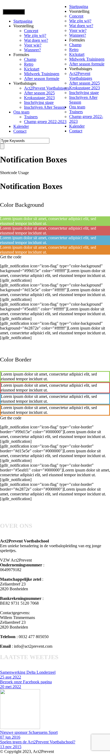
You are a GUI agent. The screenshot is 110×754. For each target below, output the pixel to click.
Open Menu (14, 12)
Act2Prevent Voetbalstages (46, 88)
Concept (31, 30)
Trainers (31, 117)
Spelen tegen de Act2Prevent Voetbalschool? (37, 742)
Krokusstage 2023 (39, 97)
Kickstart (31, 69)
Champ (30, 59)
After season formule (41, 78)
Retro (28, 64)
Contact (19, 131)
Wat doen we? (36, 40)
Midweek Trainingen (41, 73)
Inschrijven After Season (44, 107)
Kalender (21, 126)
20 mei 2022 (10, 686)
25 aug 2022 (10, 677)
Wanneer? (32, 50)
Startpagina (22, 21)
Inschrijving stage (39, 102)
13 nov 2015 (10, 746)
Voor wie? (32, 45)
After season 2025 (39, 93)
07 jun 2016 (10, 737)
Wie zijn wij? (35, 35)
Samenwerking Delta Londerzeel (28, 672)
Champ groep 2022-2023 (45, 121)
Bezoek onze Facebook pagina (26, 682)
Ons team (21, 112)
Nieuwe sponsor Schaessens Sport (29, 732)
